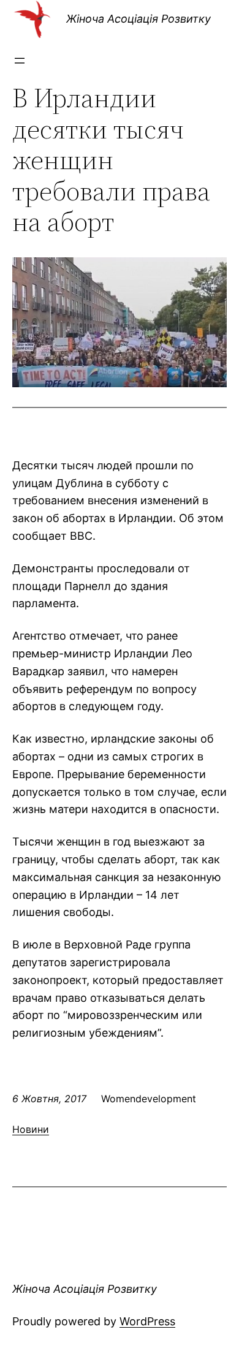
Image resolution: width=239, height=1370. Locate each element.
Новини (30, 1129)
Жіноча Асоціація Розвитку (138, 18)
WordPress (147, 1321)
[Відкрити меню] (19, 60)
